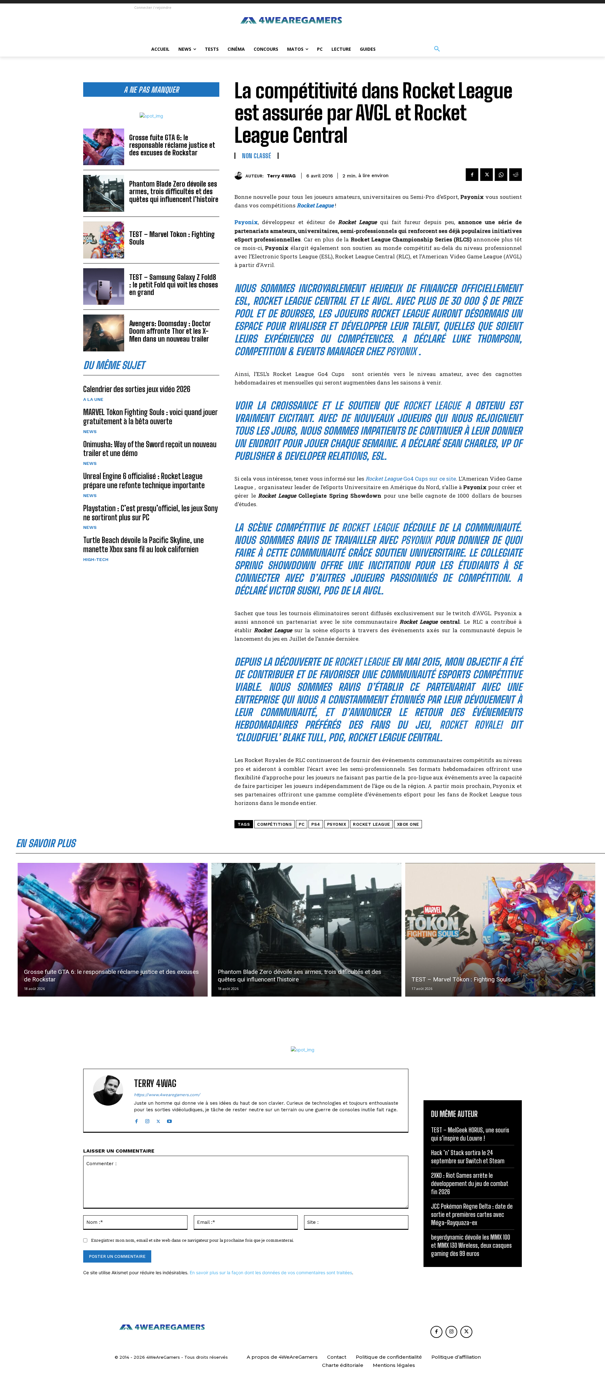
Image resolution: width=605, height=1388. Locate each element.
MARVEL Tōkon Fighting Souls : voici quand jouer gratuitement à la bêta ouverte (150, 417)
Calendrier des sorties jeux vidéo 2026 (136, 389)
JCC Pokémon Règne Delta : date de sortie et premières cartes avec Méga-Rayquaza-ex (472, 1214)
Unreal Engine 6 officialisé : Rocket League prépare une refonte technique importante (144, 480)
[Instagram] (147, 1120)
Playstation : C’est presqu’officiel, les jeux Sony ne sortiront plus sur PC (150, 513)
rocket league (371, 824)
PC (301, 824)
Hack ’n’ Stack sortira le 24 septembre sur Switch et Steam (467, 1157)
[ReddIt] (515, 174)
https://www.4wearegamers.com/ (167, 1094)
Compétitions (274, 824)
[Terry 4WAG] (239, 176)
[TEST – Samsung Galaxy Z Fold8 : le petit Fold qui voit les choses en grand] (103, 286)
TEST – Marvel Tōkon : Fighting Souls (172, 238)
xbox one (408, 824)
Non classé (256, 156)
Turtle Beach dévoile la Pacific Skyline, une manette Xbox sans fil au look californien (143, 544)
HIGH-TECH (95, 559)
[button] (437, 49)
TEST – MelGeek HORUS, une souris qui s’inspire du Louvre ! (470, 1134)
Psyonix (336, 824)
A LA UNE (93, 399)
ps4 (315, 824)
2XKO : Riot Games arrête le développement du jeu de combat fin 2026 (469, 1183)
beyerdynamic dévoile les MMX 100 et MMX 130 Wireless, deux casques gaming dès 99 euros (471, 1245)
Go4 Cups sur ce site (411, 478)
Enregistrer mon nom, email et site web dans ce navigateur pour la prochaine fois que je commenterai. (192, 1240)
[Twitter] (486, 174)
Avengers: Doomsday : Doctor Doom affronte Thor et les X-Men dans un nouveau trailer (170, 331)
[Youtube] (169, 1120)
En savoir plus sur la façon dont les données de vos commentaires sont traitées (271, 1272)
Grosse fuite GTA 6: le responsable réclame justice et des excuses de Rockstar (172, 145)
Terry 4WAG (281, 176)
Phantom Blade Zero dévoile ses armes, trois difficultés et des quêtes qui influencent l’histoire (173, 191)
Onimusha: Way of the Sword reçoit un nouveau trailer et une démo (149, 449)
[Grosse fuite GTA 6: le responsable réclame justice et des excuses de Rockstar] (103, 147)
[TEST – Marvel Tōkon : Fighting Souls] (103, 240)
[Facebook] (472, 174)
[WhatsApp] (501, 174)
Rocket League (315, 205)
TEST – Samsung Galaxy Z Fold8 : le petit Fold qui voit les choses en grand (173, 285)
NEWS (90, 431)
